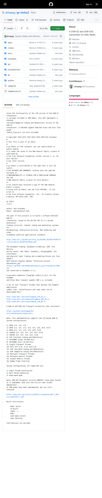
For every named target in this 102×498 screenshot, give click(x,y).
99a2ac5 (46, 36)
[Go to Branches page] (22, 28)
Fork (76, 12)
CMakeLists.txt (14, 91)
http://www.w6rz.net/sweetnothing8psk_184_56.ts (28, 299)
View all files (33, 96)
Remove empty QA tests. (40, 80)
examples (12, 59)
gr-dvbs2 (23, 12)
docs (10, 53)
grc (9, 64)
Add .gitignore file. (37, 86)
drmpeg (10, 12)
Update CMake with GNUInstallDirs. (30, 36)
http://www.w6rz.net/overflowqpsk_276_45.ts (26, 297)
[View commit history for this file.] (61, 36)
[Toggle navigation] (5, 4)
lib (9, 75)
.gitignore (12, 86)
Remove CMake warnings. (40, 48)
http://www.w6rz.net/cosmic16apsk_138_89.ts (26, 301)
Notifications (61, 12)
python (11, 80)
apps (10, 42)
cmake (11, 48)
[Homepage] (51, 4)
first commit (34, 59)
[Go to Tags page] (27, 28)
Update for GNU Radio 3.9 (40, 64)
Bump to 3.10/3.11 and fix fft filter (43, 42)
